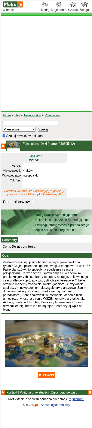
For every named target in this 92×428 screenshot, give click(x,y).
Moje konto (58, 10)
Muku (7, 115)
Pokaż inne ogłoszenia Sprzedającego (61, 219)
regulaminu (76, 399)
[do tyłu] (46, 376)
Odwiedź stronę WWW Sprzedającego (62, 225)
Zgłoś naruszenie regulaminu (55, 230)
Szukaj (73, 10)
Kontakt (11, 392)
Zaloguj (84, 10)
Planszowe (52, 115)
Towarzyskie (32, 115)
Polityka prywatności (34, 392)
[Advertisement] (46, 63)
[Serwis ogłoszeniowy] (13, 6)
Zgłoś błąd (64, 392)
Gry (17, 115)
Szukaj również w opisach (24, 136)
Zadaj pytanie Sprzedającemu (56, 215)
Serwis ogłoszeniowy (55, 405)
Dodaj (45, 10)
